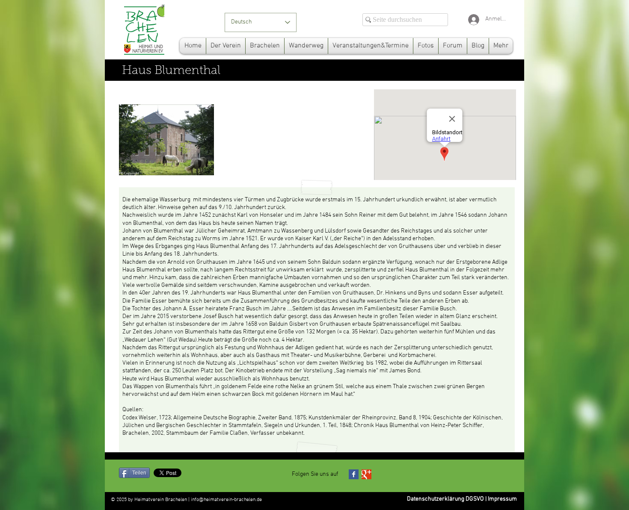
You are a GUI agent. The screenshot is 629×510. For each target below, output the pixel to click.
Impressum (502, 499)
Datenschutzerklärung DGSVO (445, 499)
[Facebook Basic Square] (354, 474)
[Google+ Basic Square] (366, 474)
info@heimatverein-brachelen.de (226, 500)
